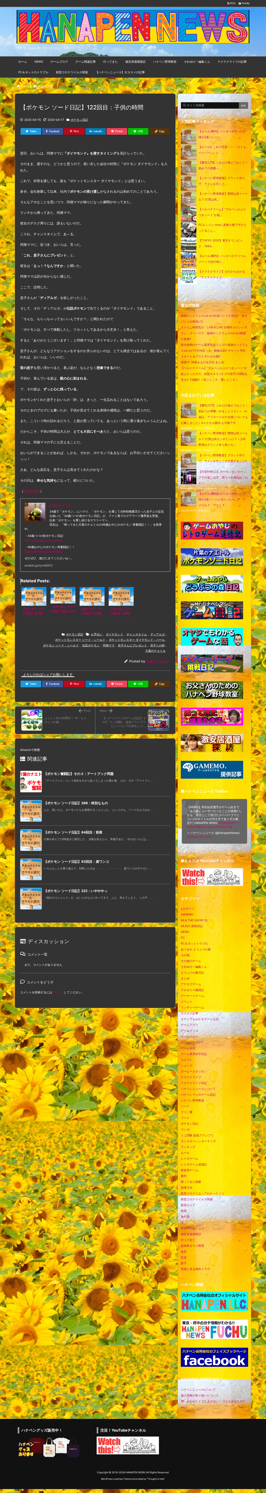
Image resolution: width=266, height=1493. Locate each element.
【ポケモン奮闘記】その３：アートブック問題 (79, 774)
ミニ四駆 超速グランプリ (197, 1135)
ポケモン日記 (45, 86)
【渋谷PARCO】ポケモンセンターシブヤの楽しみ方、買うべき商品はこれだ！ (223, 477)
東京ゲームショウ (192, 1228)
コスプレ (186, 1059)
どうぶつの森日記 (192, 972)
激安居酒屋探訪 (191, 1234)
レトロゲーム (189, 1158)
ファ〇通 (186, 1112)
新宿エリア (188, 1205)
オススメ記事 (189, 1013)
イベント (186, 1001)
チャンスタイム (137, 634)
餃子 (184, 1263)
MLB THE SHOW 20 (194, 920)
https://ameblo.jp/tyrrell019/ (44, 540)
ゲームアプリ (189, 1025)
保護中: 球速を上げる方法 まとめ (202, 362)
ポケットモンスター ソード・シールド (80, 639)
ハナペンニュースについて (198, 1088)
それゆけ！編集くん (194, 966)
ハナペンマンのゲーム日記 (198, 1094)
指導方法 (186, 1187)
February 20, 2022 (199, 836)
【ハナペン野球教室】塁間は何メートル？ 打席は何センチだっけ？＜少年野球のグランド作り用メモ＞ (223, 439)
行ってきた (188, 1240)
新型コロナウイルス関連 (197, 1199)
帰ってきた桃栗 (191, 1181)
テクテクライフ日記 (194, 1083)
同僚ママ (109, 645)
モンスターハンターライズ (198, 1141)
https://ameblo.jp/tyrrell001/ (44, 551)
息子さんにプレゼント (132, 645)
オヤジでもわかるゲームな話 (200, 1019)
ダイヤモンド (114, 634)
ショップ (186, 1065)
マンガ (185, 1129)
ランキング (188, 1147)
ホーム (24, 86)
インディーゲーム (192, 1007)
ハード (185, 1106)
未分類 (185, 1216)
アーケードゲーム (192, 995)
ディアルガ (157, 634)
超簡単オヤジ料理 (192, 1245)
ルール (185, 1152)
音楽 (184, 1257)
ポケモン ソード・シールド (61, 645)
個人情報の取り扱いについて (200, 1395)
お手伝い (96, 634)
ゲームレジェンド (192, 1042)
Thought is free (156, 1478)
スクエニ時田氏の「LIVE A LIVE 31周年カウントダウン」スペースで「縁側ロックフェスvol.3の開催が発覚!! (214, 333)
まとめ (185, 978)
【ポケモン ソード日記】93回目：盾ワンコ (76, 861)
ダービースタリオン (194, 1071)
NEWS (185, 932)
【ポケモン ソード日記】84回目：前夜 (73, 832)
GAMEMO (187, 914)
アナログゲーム (191, 984)
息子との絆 (157, 645)
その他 (185, 955)
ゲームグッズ (189, 1030)
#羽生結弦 (225, 823)
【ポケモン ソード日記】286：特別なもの (76, 803)
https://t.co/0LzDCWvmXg (214, 826)
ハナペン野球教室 (192, 1100)
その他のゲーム (191, 961)
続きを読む (31, 491)
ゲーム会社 (188, 1048)
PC (183, 937)
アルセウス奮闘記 (192, 990)
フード (185, 1118)
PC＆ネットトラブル (194, 943)
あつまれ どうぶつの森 (196, 949)
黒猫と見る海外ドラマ (195, 1269)
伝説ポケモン (91, 645)
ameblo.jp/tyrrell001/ (39, 565)
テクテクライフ (191, 1077)
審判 (184, 1176)
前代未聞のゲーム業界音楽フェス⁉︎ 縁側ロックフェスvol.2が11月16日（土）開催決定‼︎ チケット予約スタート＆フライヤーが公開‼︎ (214, 350)
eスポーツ (187, 908)
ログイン (58, 992)
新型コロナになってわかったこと (202, 1193)
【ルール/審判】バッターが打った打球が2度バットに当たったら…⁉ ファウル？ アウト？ (222, 499)
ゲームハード (189, 1036)
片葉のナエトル (155, 650)
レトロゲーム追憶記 (194, 1164)
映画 (184, 1211)
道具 (184, 1251)
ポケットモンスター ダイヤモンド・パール (137, 639)
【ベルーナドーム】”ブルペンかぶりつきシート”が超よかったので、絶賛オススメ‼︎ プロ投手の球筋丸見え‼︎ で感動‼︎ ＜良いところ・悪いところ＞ (214, 373)
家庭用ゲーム (189, 1170)
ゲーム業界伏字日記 (194, 1054)
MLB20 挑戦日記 (192, 926)
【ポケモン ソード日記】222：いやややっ (75, 891)
